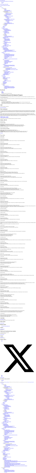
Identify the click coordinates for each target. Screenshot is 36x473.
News (3, 468)
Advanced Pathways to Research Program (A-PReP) (12, 445)
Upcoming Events (6, 469)
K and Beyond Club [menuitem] (6, 56)
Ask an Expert (6, 433)
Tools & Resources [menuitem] (6, 44)
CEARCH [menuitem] (7, 16)
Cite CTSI (4, 402)
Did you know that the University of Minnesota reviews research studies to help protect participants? (15, 461)
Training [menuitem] (3, 52)
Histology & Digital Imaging (7, 418)
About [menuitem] (2, 7)
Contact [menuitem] (4, 27)
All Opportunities (5, 423)
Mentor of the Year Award (7, 449)
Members (8, 398)
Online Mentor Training (7, 447)
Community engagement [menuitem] (6, 29)
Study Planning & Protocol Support (7, 421)
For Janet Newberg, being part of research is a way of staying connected (12, 463)
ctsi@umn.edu (1, 337)
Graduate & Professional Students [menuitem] (8, 67)
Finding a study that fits (7, 462)
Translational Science (5, 424)
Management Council (8, 393)
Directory (8, 394)
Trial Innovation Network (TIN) (8, 412)
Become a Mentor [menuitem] (6, 72)
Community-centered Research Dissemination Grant (10, 427)
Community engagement (6, 405)
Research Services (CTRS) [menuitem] (7, 14)
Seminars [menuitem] (4, 75)
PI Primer (5, 434)
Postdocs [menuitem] (4, 64)
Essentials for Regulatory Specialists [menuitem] (8, 61)
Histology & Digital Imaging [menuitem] (7, 42)
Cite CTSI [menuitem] (4, 26)
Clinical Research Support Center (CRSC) (9, 399)
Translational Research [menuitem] (5, 48)
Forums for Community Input (7, 406)
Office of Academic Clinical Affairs (4, 4)
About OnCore (6, 455)
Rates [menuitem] (5, 33)
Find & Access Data (6, 408)
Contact (4, 403)
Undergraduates (6, 446)
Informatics (5, 391)
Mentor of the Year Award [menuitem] (7, 73)
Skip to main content (2, 0)
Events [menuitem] (4, 85)
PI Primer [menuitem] (5, 58)
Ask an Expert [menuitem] (6, 57)
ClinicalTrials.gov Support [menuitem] (7, 40)
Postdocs (3, 92)
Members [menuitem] (8, 22)
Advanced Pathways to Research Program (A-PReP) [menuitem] (12, 69)
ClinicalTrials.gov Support (7, 416)
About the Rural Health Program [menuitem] (9, 20)
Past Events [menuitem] (5, 88)
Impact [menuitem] (5, 9)
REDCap (4, 457)
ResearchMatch (5, 458)
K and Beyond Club (6, 432)
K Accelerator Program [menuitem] (7, 53)
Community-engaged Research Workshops (9, 470)
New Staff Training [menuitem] (6, 60)
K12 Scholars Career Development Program (9, 430)
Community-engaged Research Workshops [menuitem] (9, 86)
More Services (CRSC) (5, 422)
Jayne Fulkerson (2, 319)
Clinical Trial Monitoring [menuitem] (7, 39)
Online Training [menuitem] (6, 62)
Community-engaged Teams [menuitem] (6, 74)
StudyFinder (4, 459)
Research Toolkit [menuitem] (5, 82)
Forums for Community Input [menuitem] (7, 30)
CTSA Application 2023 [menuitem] (7, 10)
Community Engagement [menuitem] (6, 49)
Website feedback (2, 377)
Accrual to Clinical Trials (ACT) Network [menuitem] (9, 36)
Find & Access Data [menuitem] (6, 32)
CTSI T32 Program (6, 442)
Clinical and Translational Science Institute (5, 5)
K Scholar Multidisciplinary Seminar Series (9, 431)
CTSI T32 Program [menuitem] (6, 66)
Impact (5, 385)
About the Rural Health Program (9, 396)
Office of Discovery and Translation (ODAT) (9, 395)
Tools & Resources (6, 420)
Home (2, 91)
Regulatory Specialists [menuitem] (6, 38)
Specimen (4, 417)
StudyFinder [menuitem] (4, 83)
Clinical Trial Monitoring (7, 415)
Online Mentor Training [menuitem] (7, 71)
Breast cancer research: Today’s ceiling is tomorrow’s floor (10, 460)
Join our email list (2, 334)
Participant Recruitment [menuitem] (5, 37)
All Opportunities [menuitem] (5, 47)
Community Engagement (6, 425)
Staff (3, 435)
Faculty (4, 429)
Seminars (4, 451)
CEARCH (7, 392)
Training (3, 428)
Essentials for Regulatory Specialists (8, 437)
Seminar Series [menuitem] (6, 63)
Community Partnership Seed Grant (8, 426)
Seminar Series (6, 439)
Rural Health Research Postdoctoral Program (9, 441)
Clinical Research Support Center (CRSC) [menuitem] (9, 23)
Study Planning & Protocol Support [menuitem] (7, 45)
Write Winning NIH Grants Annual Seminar (9, 471)
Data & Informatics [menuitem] (5, 31)
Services (5, 456)
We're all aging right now (7, 466)
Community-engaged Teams (6, 450)
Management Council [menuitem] (8, 17)
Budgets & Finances (5, 404)
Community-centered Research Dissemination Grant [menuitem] (10, 51)
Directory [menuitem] (8, 18)
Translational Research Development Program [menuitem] (9, 65)
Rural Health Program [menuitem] (6, 19)
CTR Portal (4, 452)
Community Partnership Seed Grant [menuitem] (8, 50)
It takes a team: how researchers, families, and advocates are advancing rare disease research (14, 464)
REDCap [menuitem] (4, 81)
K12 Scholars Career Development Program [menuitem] (9, 54)
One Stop (3, 2)
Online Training (6, 438)
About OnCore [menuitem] (6, 79)
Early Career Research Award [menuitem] (9, 13)
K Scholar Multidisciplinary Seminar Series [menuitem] (9, 55)
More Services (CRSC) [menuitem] (5, 46)
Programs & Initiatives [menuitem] (5, 11)
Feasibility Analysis (5, 454)
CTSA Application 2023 (7, 386)
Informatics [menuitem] (5, 15)
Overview (5, 411)
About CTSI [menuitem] (4, 8)
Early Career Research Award (9, 389)
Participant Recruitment (5, 413)
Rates (5, 409)
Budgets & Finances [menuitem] (5, 28)
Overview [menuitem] (5, 35)
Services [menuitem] (5, 43)
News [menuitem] (3, 84)
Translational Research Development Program (11, 444)
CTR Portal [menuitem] (4, 76)
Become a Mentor (6, 448)
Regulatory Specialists (6, 414)
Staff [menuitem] (3, 59)
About (8, 397)
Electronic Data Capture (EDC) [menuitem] (6, 77)
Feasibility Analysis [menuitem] (5, 78)
